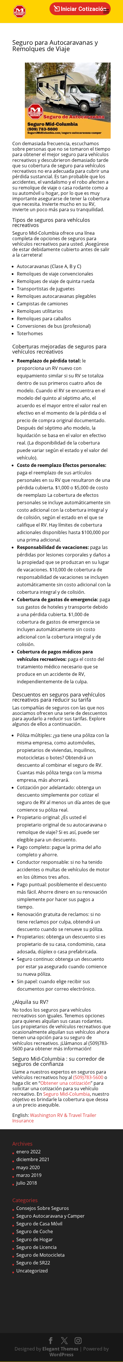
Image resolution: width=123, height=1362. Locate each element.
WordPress (61, 1354)
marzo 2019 (28, 1175)
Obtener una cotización (65, 1083)
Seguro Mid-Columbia (66, 1094)
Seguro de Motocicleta (40, 1255)
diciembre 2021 (32, 1159)
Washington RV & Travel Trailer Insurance (54, 1118)
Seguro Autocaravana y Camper (50, 1216)
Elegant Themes (60, 1349)
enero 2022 (28, 1151)
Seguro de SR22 (33, 1263)
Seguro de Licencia (36, 1247)
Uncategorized (32, 1271)
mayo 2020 (28, 1167)
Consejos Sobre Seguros (42, 1208)
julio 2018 (26, 1183)
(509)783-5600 (88, 1077)
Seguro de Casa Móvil (39, 1224)
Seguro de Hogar (34, 1239)
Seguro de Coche (34, 1231)
